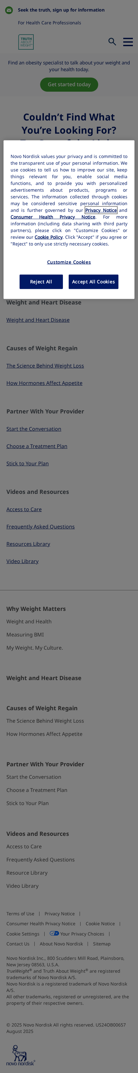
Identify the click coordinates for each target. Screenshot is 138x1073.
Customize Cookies (69, 262)
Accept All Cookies (93, 281)
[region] (69, 219)
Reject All (41, 281)
